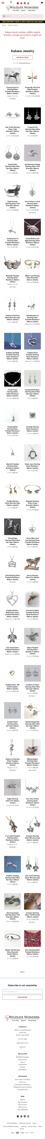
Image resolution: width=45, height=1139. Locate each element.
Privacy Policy (32, 1126)
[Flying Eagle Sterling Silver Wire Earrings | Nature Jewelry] (12, 526)
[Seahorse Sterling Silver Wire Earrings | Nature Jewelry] (12, 304)
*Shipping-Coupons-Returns (22, 1087)
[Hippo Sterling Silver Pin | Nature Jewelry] (12, 787)
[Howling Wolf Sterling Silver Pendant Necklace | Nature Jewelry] (12, 415)
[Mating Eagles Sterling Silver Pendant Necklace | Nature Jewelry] (32, 747)
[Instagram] (25, 3)
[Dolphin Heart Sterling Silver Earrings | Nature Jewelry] (12, 710)
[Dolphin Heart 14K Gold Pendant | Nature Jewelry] (12, 673)
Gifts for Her (22, 1107)
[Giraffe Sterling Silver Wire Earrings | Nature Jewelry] (12, 489)
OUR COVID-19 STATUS (22, 1079)
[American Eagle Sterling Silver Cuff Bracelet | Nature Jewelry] (12, 901)
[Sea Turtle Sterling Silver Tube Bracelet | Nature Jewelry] (12, 115)
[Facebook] (18, 3)
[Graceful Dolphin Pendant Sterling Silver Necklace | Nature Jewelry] (32, 599)
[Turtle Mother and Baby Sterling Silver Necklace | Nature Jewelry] (32, 227)
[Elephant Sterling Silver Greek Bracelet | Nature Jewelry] (32, 489)
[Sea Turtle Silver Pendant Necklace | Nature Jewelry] (12, 636)
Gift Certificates (22, 1110)
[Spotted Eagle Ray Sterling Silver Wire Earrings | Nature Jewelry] (32, 710)
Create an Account (25, 1123)
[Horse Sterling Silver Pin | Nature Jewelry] (32, 563)
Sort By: (16, 63)
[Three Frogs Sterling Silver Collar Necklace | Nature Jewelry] (12, 378)
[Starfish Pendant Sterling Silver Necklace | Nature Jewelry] (12, 452)
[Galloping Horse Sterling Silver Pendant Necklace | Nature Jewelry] (32, 304)
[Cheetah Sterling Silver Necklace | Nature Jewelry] (32, 415)
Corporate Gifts (22, 1089)
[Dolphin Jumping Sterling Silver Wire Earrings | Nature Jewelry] (12, 864)
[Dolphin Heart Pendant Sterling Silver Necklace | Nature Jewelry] (32, 341)
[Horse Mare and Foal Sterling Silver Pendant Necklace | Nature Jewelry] (32, 526)
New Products (22, 1102)
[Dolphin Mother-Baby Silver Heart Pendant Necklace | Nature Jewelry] (12, 599)
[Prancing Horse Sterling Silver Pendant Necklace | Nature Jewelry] (12, 75)
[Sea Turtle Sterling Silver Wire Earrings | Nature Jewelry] (32, 864)
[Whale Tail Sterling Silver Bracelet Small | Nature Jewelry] (12, 938)
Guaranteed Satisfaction (22, 1084)
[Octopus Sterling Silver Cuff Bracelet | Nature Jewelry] (32, 901)
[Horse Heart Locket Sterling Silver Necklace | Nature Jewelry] (32, 190)
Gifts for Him (22, 1104)
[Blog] (28, 3)
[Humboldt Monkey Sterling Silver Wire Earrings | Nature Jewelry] (32, 378)
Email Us (22, 1047)
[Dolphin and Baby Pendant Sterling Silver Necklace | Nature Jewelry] (12, 341)
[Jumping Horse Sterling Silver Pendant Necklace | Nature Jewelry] (12, 227)
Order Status (22, 1064)
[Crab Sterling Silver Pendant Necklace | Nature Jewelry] (12, 563)
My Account (23, 1059)
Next (22, 972)
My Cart (22, 1067)
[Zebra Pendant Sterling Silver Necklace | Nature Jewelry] (32, 636)
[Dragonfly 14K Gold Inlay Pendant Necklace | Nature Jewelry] (32, 75)
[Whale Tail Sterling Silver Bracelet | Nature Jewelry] (32, 264)
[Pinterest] (21, 3)
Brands (22, 1100)
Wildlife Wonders (13, 1126)
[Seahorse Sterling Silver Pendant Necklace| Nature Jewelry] (12, 747)
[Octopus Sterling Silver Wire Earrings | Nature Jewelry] (32, 824)
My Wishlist (22, 1069)
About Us (22, 1082)
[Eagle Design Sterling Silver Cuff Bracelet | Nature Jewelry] (12, 190)
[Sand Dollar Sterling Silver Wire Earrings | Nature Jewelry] (12, 152)
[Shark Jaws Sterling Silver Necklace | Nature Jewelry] (32, 452)
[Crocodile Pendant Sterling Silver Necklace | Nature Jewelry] (12, 824)
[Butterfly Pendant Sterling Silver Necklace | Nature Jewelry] (12, 264)
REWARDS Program (22, 1057)
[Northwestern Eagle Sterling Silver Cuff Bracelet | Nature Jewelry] (32, 152)
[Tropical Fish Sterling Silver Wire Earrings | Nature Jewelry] (32, 115)
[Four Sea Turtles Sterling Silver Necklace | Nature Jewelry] (32, 787)
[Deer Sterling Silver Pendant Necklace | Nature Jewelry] (32, 938)
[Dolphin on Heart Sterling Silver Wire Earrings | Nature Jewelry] (32, 673)
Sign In (22, 1062)
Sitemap (23, 1126)
